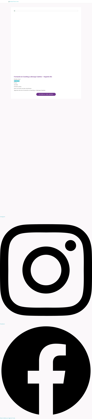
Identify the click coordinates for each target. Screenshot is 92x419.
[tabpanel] (46, 92)
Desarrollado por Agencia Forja (7, 418)
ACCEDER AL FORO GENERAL (46, 94)
